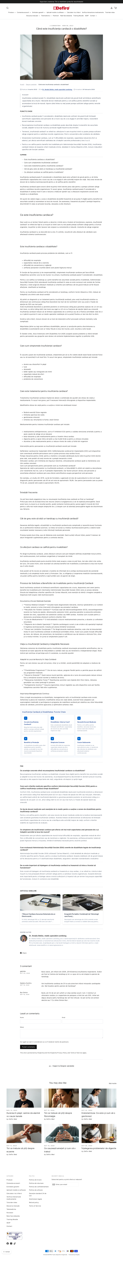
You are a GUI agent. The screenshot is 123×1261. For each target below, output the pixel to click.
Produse (11, 12)
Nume (22, 1017)
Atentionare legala (35, 1199)
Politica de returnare (36, 1183)
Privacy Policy (62, 1053)
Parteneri (56, 16)
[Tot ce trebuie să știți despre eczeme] (24, 1133)
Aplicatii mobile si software (55, 12)
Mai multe (112, 1083)
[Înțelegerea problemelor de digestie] (99, 1133)
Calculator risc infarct (73, 12)
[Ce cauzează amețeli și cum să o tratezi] (61, 1133)
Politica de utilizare (36, 1190)
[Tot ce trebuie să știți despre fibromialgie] (61, 1098)
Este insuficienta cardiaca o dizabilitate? (39, 159)
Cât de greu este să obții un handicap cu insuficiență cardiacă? (48, 169)
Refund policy (34, 1202)
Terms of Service (76, 1053)
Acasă (22, 84)
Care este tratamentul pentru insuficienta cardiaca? (43, 166)
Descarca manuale (32, 16)
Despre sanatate (31, 84)
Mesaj (22, 1027)
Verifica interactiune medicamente (93, 12)
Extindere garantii (38, 12)
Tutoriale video (110, 12)
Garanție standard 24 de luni (37, 1195)
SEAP (87, 16)
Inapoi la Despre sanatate (63, 1066)
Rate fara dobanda (66, 16)
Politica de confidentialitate (39, 1187)
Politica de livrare (35, 1180)
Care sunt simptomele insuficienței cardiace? (41, 162)
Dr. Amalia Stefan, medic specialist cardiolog (57, 89)
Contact (92, 16)
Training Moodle (78, 16)
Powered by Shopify (74, 1254)
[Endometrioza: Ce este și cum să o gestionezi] (99, 1098)
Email (63, 1017)
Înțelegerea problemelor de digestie (99, 1148)
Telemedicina (45, 16)
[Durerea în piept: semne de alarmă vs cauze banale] (24, 1098)
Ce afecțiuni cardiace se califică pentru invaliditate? (43, 172)
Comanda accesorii (23, 12)
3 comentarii (55, 25)
